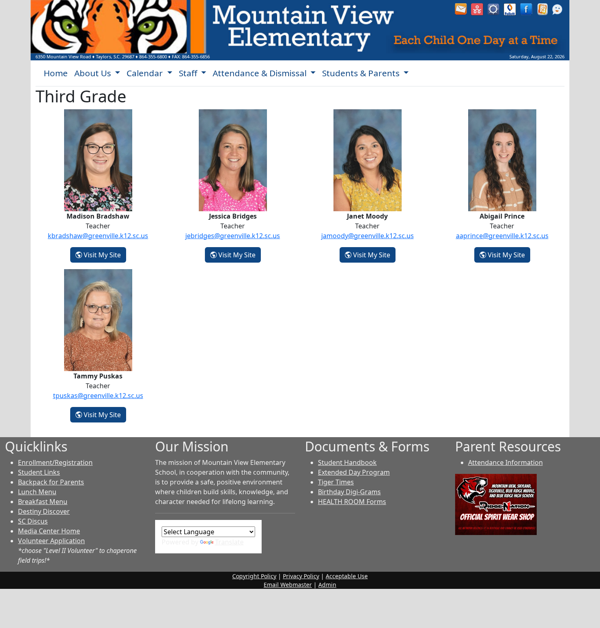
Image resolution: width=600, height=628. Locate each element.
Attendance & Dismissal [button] (261, 73)
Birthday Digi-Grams (349, 491)
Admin (327, 584)
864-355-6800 (153, 56)
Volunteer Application (51, 540)
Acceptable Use (347, 576)
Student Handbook (347, 462)
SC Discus (33, 521)
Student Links (39, 472)
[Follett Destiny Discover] (509, 8)
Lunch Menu (37, 491)
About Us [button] (93, 73)
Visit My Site (104, 254)
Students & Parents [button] (362, 73)
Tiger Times (336, 482)
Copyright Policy (254, 576)
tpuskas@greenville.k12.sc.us (98, 395)
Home (56, 73)
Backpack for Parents (51, 482)
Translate (229, 541)
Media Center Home (49, 530)
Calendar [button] (146, 73)
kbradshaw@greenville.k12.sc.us (98, 235)
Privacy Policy (301, 576)
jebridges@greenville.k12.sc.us (232, 235)
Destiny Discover (44, 511)
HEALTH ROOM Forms (352, 501)
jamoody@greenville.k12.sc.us (367, 235)
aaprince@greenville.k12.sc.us (502, 235)
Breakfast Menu (42, 501)
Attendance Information (505, 462)
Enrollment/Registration (55, 462)
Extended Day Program (354, 472)
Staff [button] (189, 73)
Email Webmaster (288, 584)
